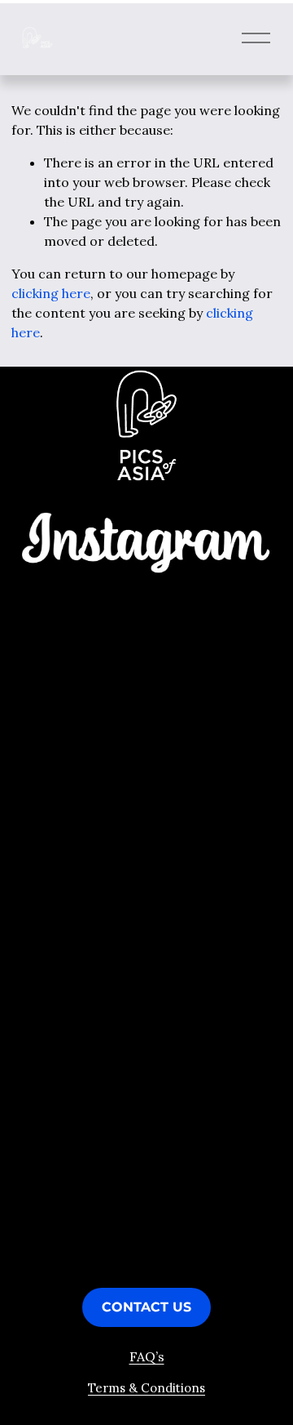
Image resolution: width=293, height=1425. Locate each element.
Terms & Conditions (146, 1388)
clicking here (50, 293)
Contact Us (146, 1307)
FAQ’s (146, 1356)
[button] (50, 634)
